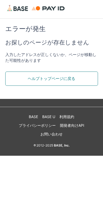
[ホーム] (36, 11)
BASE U (48, 116)
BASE (33, 116)
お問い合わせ (51, 134)
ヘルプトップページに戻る (51, 78)
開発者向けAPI (72, 125)
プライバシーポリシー (37, 125)
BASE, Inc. (61, 145)
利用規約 (66, 116)
